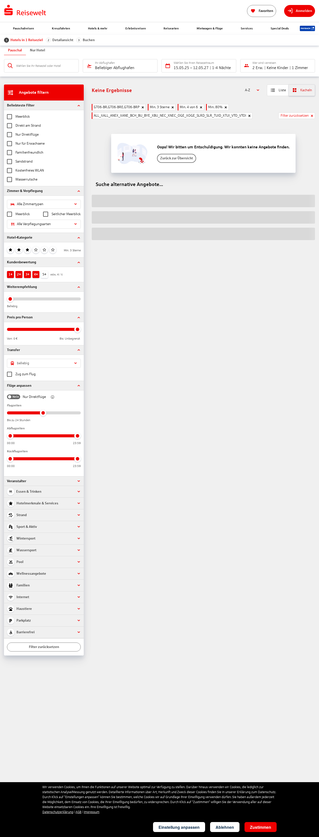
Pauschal (15, 50)
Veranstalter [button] (16, 481)
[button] (44, 105)
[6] (52, 249)
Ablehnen (225, 827)
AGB (78, 812)
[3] (27, 249)
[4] (35, 249)
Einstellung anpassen (179, 827)
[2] (18, 249)
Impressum (91, 812)
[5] (44, 249)
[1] (10, 249)
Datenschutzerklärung (57, 812)
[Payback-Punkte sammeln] (307, 28)
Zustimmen (260, 827)
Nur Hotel (37, 50)
